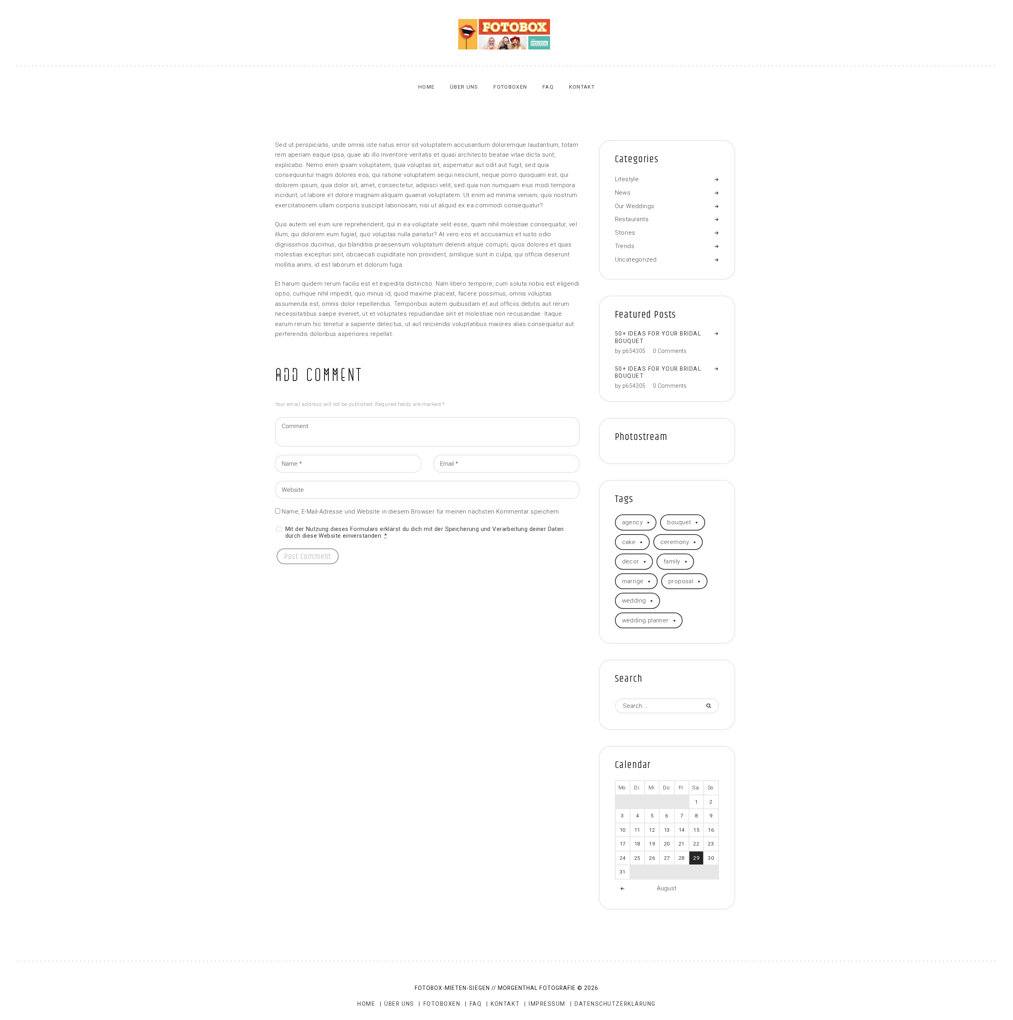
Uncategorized (636, 259)
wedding (634, 600)
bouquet (679, 522)
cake (629, 542)
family (672, 561)
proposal (680, 581)
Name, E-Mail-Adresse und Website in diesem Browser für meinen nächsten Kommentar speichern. (421, 511)
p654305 (634, 351)
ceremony (674, 542)
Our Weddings (634, 206)
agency (632, 522)
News (623, 192)
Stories (625, 232)
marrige (633, 581)
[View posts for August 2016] (622, 888)
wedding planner (645, 620)
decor (630, 561)
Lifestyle (627, 179)
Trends (625, 246)
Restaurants (632, 219)
